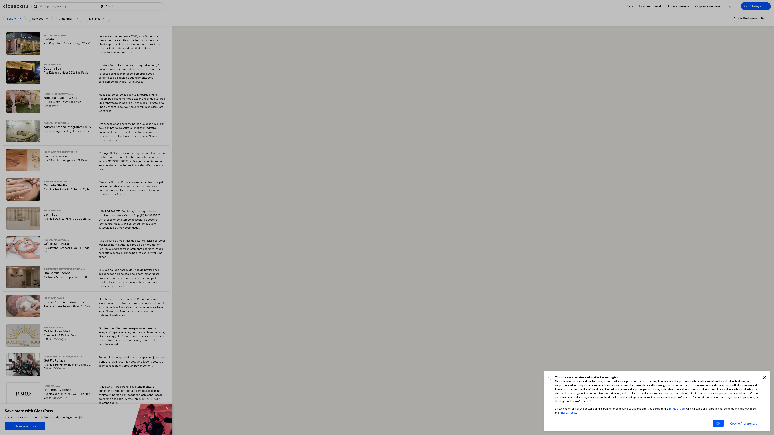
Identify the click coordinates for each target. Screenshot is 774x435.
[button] (764, 377)
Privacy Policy (568, 412)
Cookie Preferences (743, 423)
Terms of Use (677, 408)
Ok (718, 423)
